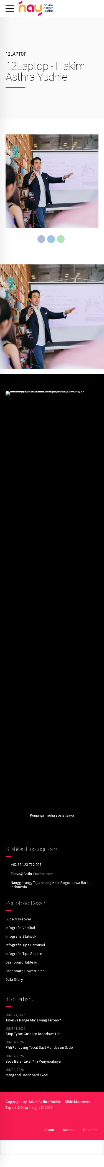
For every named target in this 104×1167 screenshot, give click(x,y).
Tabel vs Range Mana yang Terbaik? (33, 1020)
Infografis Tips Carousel (25, 944)
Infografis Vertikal (20, 927)
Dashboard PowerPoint (25, 970)
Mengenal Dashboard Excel (27, 1074)
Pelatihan (90, 1129)
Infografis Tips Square (24, 953)
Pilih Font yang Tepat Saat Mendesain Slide (39, 1047)
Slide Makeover (18, 919)
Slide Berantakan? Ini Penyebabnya (33, 1061)
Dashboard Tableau (21, 962)
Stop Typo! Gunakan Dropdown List (33, 1033)
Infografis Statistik (21, 936)
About (49, 1129)
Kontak (69, 1129)
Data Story (14, 979)
